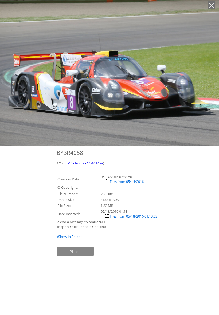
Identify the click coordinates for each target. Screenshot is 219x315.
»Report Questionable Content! (81, 226)
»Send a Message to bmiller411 (81, 221)
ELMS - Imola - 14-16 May (83, 163)
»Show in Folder (69, 236)
